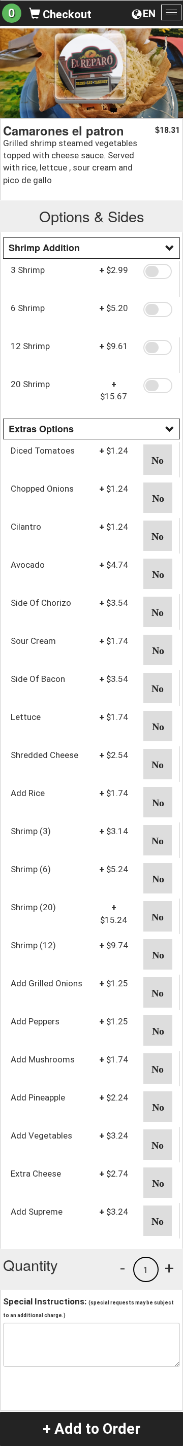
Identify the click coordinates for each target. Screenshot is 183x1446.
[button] (157, 271)
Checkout (66, 14)
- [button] (122, 1268)
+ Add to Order (91, 1428)
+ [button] (169, 1268)
